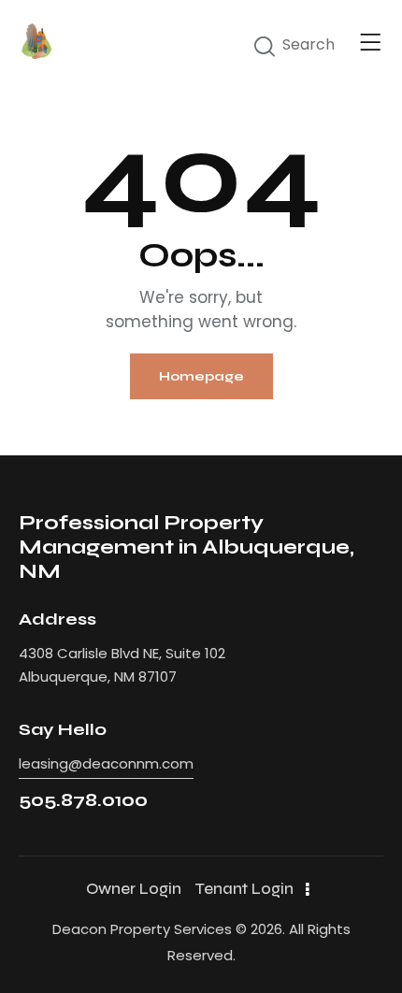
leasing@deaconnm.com (106, 763)
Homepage (201, 376)
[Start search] (264, 47)
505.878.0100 (83, 800)
